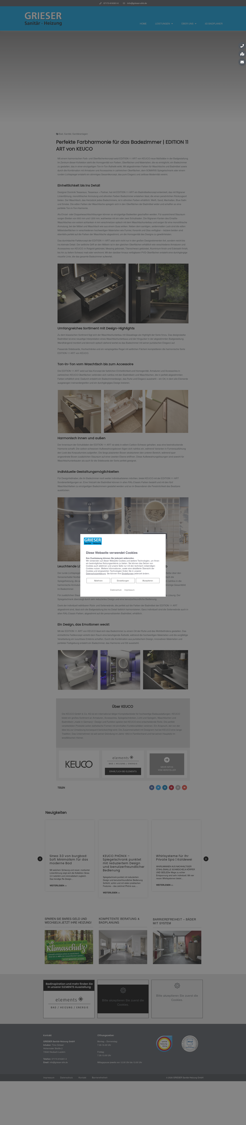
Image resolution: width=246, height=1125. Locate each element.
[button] (242, 46)
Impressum (129, 589)
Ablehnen (98, 580)
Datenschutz (116, 589)
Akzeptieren (147, 580)
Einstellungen (123, 580)
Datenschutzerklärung (96, 573)
